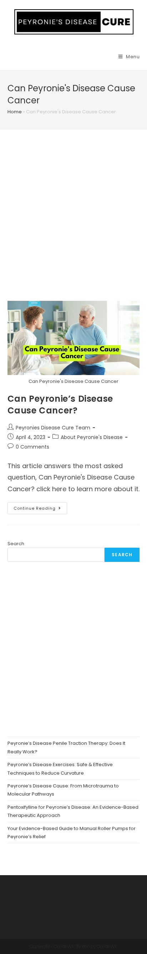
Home (14, 111)
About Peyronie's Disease (92, 437)
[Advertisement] (73, 224)
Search (15, 543)
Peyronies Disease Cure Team (53, 427)
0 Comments (32, 446)
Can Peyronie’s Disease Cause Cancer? (60, 405)
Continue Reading (40, 509)
